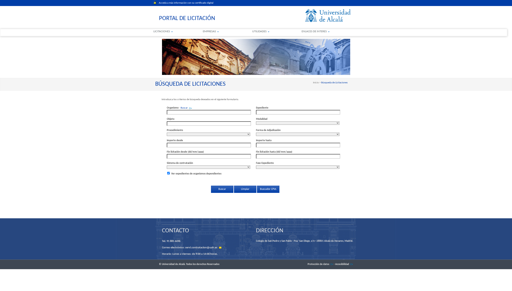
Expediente (262, 108)
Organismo (173, 108)
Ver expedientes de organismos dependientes (196, 173)
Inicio (316, 82)
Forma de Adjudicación (268, 130)
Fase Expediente (265, 163)
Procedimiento (175, 130)
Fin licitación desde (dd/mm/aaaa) (185, 152)
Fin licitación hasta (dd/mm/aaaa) (274, 152)
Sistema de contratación (180, 163)
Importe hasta (263, 140)
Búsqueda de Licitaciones (334, 82)
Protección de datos (318, 264)
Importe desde (175, 140)
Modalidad (261, 119)
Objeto (170, 119)
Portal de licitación (187, 18)
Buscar (184, 108)
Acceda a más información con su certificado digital (186, 3)
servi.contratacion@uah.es (201, 247)
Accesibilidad (342, 264)
